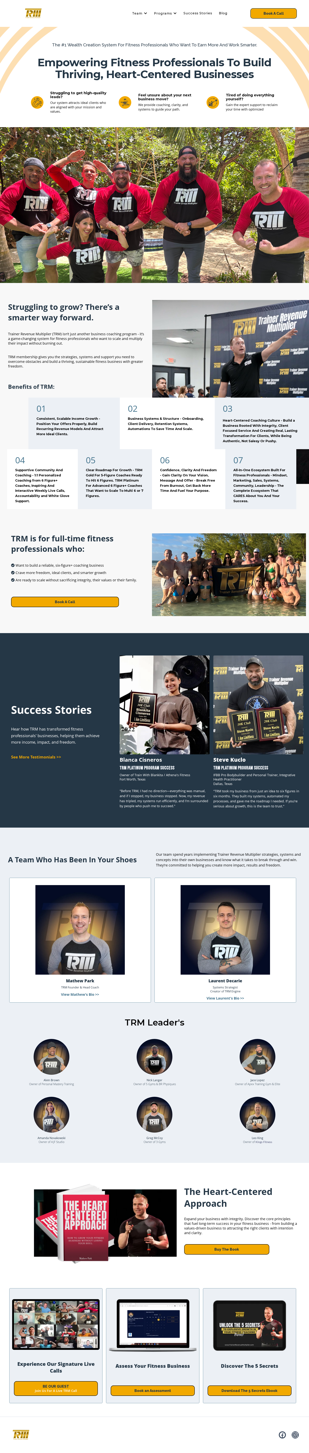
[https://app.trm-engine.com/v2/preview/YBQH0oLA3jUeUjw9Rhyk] (21, 1435)
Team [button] (137, 13)
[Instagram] (295, 1434)
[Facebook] (282, 1434)
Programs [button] (163, 13)
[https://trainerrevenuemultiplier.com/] (33, 13)
